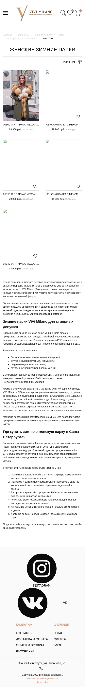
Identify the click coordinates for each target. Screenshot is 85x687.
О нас (58, 633)
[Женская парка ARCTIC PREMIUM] (64, 95)
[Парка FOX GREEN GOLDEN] (21, 95)
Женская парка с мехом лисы (23, 124)
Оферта (60, 639)
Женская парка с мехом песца (24, 194)
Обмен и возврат (30, 645)
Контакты (24, 633)
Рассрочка (25, 651)
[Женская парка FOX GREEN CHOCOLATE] (21, 165)
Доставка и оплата (32, 639)
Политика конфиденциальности (42, 678)
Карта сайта (42, 682)
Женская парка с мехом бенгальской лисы (32, 263)
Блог (58, 645)
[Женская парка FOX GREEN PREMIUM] (64, 165)
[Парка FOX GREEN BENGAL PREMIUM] (21, 234)
